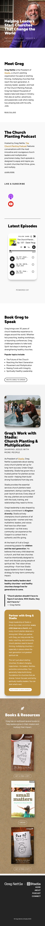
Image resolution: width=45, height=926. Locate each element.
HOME (38, 887)
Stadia (21, 459)
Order (22, 822)
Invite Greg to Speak (15, 380)
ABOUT (38, 890)
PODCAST (36, 893)
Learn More (9, 172)
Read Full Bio (10, 112)
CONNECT (36, 896)
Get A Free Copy (22, 776)
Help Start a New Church (20, 689)
